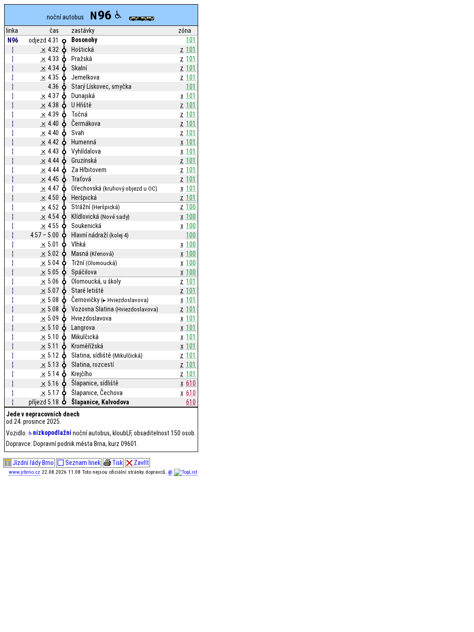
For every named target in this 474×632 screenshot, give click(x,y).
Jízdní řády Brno (33, 462)
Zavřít (141, 462)
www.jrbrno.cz (24, 472)
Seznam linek (82, 462)
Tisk (117, 462)
